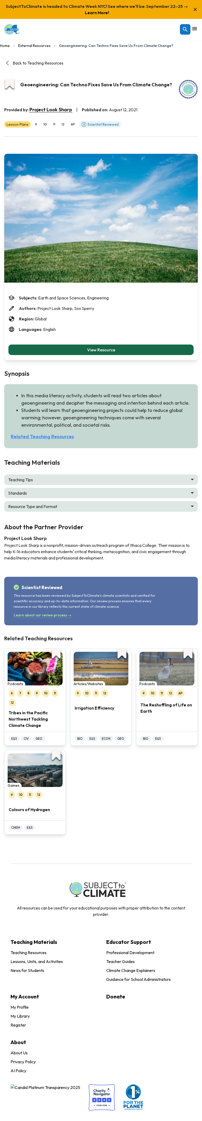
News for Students (27, 970)
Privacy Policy (23, 1061)
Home (5, 45)
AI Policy (18, 1070)
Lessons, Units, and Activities (37, 961)
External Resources (34, 45)
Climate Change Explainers (130, 970)
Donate (115, 996)
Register (18, 1025)
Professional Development (130, 952)
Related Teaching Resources (42, 436)
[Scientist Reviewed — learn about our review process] (188, 89)
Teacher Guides (120, 961)
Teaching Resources (29, 952)
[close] (195, 9)
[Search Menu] (185, 29)
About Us (19, 1052)
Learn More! (97, 12)
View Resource (101, 349)
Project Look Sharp (50, 110)
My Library (20, 1016)
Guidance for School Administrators (138, 979)
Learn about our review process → (42, 615)
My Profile (20, 1007)
